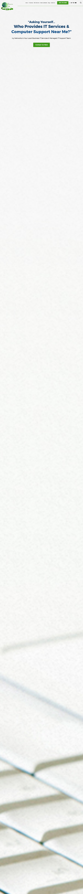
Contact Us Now (41, 45)
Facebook (70, 2)
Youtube (75, 2)
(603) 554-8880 (63, 2)
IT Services (31, 2)
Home (27, 2)
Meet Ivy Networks (43, 2)
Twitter (72, 2)
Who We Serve (36, 2)
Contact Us (53, 2)
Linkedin (73, 2)
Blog (49, 2)
